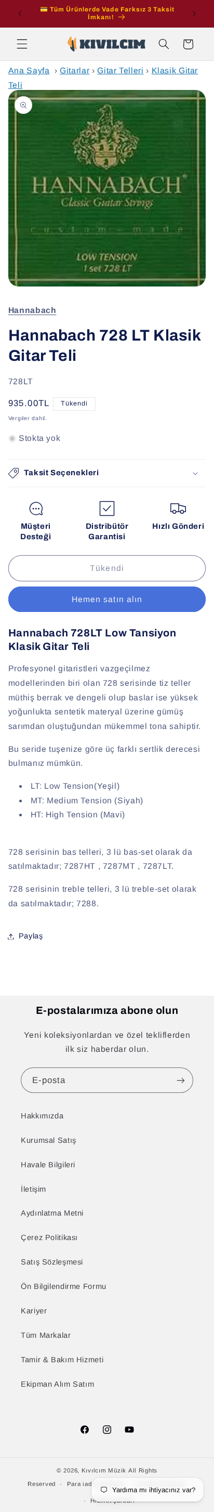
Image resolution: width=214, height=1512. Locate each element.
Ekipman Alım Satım (57, 1384)
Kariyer (34, 1311)
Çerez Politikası (49, 1237)
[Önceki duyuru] (19, 13)
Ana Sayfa (29, 70)
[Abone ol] (181, 1080)
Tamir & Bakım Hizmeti (62, 1359)
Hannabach (32, 310)
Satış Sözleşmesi (52, 1262)
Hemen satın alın (107, 599)
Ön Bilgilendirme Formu (63, 1286)
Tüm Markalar (46, 1335)
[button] (22, 44)
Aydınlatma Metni (52, 1213)
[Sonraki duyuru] (194, 13)
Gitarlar (74, 70)
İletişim (33, 1189)
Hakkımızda (42, 1116)
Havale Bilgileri (48, 1165)
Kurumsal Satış (48, 1140)
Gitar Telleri (120, 70)
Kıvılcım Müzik (104, 1470)
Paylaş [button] (31, 936)
